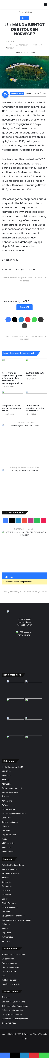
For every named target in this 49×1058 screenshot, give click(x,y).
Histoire (5, 826)
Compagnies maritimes (12, 1014)
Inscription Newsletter (11, 984)
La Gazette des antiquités (13, 916)
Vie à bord (6, 847)
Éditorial (5, 899)
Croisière (6, 890)
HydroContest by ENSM (12, 767)
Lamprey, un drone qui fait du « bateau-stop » (12, 408)
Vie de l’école (7, 852)
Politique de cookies (10, 980)
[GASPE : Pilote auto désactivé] (36, 364)
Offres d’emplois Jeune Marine (15, 1006)
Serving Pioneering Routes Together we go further (24, 591)
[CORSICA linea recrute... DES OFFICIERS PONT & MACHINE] (24, 344)
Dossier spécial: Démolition (14, 813)
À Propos (6, 997)
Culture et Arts (8, 809)
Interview (6, 830)
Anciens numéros (9, 869)
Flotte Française (9, 903)
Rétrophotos (7, 937)
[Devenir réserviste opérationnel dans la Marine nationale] (24, 287)
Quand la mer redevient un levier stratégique (35, 408)
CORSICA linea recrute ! (24, 529)
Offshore (6, 924)
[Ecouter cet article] (5, 94)
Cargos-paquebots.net (12, 788)
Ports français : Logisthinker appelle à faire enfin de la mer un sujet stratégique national (12, 378)
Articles (5, 878)
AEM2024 (6, 775)
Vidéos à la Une (9, 843)
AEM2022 (6, 784)
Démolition (6, 895)
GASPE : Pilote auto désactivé (35, 374)
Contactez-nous (9, 971)
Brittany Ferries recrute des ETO (24, 467)
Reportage (6, 933)
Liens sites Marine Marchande (15, 1019)
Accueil (21, 12)
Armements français (11, 873)
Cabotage (6, 882)
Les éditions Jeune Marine (13, 1002)
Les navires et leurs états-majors (16, 920)
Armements (7, 801)
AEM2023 (6, 780)
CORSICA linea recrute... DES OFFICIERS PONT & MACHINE (24, 337)
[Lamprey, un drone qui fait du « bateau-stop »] (12, 397)
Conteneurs (7, 886)
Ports (4, 839)
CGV (4, 976)
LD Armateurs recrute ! (24, 422)
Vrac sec (6, 941)
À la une (5, 797)
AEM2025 (6, 771)
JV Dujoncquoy (22, 45)
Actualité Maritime (10, 792)
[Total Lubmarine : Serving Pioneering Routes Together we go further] (24, 596)
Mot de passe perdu (10, 967)
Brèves (29, 12)
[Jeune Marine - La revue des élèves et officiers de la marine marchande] (22, 4)
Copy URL (24, 307)
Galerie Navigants (10, 822)
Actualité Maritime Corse (13, 865)
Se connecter (8, 959)
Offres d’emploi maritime (12, 1010)
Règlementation (9, 835)
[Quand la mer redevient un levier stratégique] (36, 397)
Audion (44, 98)
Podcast (5, 928)
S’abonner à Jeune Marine (13, 954)
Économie (6, 818)
